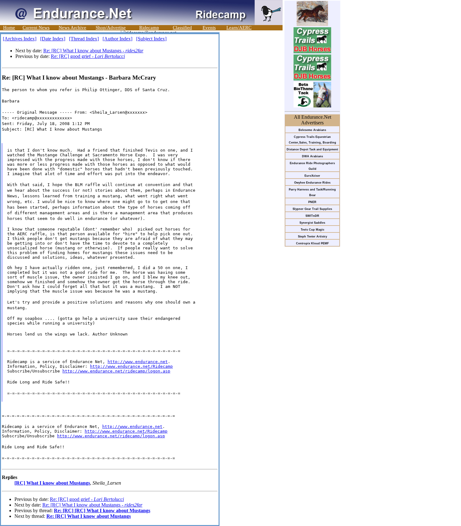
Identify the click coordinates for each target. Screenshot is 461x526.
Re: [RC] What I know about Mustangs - (93, 50)
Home (9, 27)
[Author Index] (117, 38)
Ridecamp (149, 27)
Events (209, 27)
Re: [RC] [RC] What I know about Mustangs (102, 510)
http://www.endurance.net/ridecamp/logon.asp (116, 371)
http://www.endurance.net (138, 361)
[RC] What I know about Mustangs (52, 483)
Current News (36, 27)
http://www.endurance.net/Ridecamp (131, 366)
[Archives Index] (19, 38)
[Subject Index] (151, 38)
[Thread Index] (84, 38)
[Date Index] (52, 38)
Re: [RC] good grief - (88, 56)
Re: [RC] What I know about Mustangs (88, 516)
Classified (182, 27)
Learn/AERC (239, 27)
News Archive (72, 27)
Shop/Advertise (111, 27)
